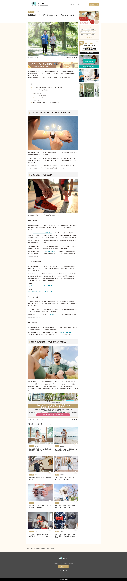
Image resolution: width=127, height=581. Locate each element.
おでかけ (87, 29)
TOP (28, 548)
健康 (37, 57)
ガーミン (52, 315)
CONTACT (77, 4)
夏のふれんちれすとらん (85, 31)
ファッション (32, 57)
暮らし (82, 34)
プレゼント (94, 31)
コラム (32, 548)
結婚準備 (92, 29)
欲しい (42, 57)
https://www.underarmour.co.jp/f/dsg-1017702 (40, 291)
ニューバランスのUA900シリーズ (49, 252)
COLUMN (58, 4)
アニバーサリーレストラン (85, 32)
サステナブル (88, 34)
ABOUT (72, 4)
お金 (93, 32)
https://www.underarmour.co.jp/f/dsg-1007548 (40, 286)
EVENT (65, 4)
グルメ (82, 29)
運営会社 (59, 573)
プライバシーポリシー (66, 573)
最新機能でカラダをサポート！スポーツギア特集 (44, 548)
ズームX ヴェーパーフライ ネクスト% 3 (42, 233)
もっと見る (89, 37)
